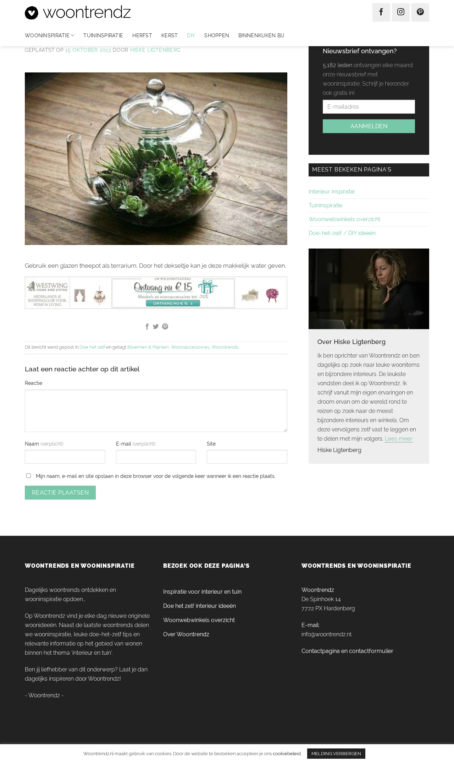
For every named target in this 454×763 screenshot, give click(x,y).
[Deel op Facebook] (147, 327)
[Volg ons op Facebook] (381, 12)
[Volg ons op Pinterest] (420, 12)
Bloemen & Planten (148, 347)
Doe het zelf (92, 347)
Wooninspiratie (47, 35)
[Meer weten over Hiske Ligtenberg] (369, 288)
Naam (32, 444)
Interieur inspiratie (332, 191)
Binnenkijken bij (261, 35)
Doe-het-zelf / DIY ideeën (342, 233)
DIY (191, 35)
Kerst (169, 35)
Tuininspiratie (103, 35)
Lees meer (399, 438)
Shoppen (216, 35)
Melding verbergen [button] (336, 753)
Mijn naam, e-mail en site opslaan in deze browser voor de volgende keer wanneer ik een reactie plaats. (156, 476)
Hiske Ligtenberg (155, 50)
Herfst (142, 35)
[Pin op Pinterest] (165, 327)
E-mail (124, 444)
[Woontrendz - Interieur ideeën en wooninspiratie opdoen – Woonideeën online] (99, 12)
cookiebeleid (287, 753)
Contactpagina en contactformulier (347, 651)
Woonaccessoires (190, 347)
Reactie (33, 383)
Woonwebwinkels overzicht (344, 219)
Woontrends (224, 347)
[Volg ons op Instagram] (401, 12)
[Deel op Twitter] (156, 327)
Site (211, 444)
